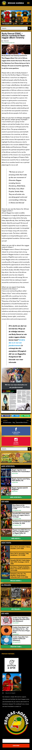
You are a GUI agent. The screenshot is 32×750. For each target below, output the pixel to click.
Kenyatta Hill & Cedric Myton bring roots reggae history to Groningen (21, 515)
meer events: (6, 543)
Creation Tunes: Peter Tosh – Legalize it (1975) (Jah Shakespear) (21, 638)
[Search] (29, 28)
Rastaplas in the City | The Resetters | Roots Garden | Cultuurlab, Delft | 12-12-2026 (19, 575)
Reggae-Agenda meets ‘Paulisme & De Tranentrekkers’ (21, 470)
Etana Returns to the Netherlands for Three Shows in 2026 (21, 506)
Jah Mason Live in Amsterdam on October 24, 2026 (21, 522)
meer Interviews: (8, 466)
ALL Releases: (6, 585)
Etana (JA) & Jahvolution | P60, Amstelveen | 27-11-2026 (20, 554)
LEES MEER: (5, 501)
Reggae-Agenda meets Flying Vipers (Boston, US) (21, 479)
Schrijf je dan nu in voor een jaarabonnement (17, 342)
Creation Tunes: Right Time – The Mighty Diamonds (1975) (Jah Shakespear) (21, 619)
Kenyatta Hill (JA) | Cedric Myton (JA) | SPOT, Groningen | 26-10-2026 (20, 561)
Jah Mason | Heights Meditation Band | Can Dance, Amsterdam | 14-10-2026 (20, 568)
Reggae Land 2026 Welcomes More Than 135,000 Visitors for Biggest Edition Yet (21, 531)
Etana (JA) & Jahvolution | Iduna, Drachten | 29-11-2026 (20, 547)
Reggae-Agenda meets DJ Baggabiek (20, 488)
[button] (28, 3)
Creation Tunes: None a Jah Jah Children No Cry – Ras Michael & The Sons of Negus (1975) (21, 629)
